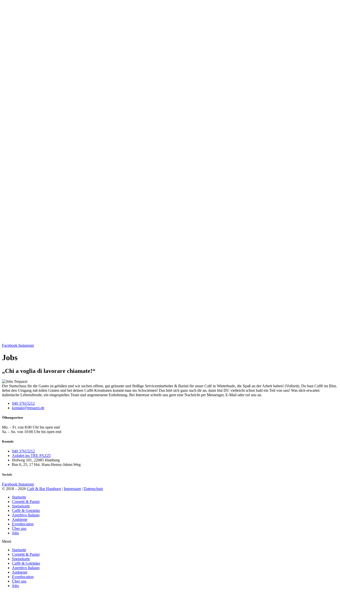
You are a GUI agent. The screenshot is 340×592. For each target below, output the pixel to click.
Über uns (19, 528)
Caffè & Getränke (26, 510)
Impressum (72, 489)
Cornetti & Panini (26, 501)
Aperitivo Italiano (26, 515)
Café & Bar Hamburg (44, 489)
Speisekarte (21, 506)
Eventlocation (23, 524)
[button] (170, 541)
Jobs (15, 533)
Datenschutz (93, 489)
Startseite (19, 497)
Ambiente (19, 519)
